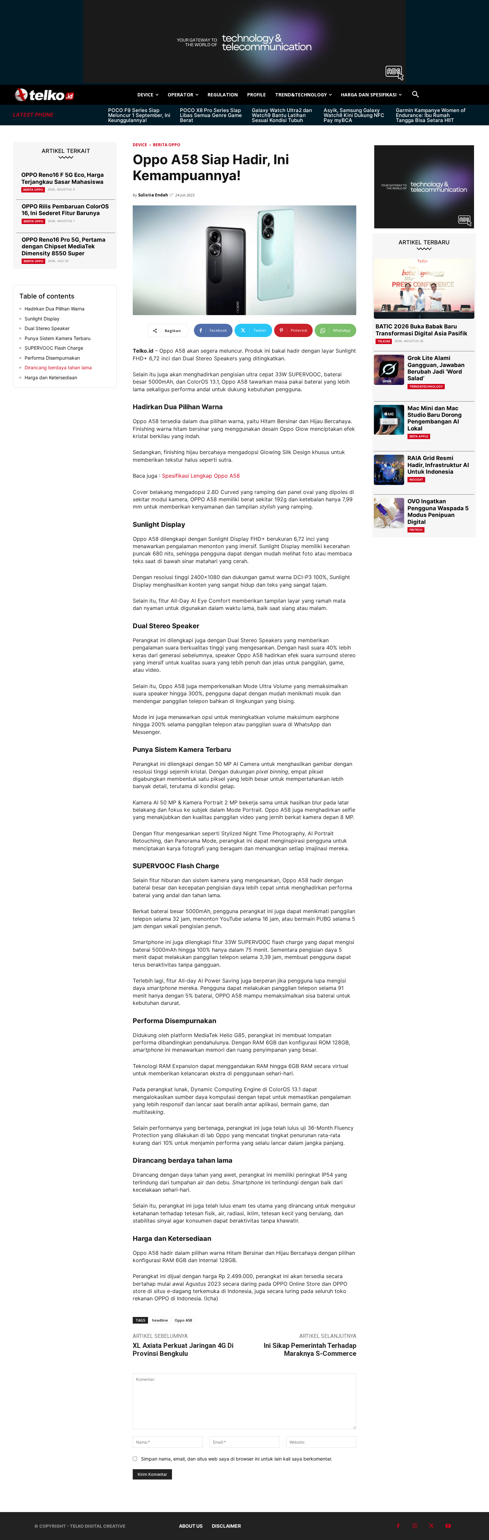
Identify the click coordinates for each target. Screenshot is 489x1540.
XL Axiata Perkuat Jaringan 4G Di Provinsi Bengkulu (183, 1350)
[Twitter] (431, 1526)
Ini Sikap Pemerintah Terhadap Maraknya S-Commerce (310, 1350)
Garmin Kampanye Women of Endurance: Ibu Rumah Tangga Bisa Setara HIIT (431, 115)
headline (160, 1320)
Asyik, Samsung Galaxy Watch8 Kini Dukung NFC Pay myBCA (354, 115)
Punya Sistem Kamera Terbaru (57, 338)
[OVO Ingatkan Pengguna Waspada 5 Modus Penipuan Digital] (389, 513)
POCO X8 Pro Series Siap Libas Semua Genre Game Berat (211, 115)
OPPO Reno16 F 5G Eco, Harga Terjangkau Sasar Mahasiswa (62, 178)
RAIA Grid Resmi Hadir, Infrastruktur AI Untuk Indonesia (438, 465)
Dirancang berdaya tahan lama (58, 367)
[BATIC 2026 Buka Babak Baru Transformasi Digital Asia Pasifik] (424, 289)
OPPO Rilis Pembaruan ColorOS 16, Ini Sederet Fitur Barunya (65, 209)
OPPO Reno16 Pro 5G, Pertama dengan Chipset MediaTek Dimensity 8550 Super (63, 246)
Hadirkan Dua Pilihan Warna (54, 308)
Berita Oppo (33, 189)
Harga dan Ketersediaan (51, 377)
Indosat (416, 479)
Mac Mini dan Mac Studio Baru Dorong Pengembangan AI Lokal (435, 418)
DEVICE (140, 145)
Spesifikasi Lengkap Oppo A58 (201, 475)
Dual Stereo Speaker (47, 328)
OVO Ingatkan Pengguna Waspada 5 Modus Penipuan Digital (438, 511)
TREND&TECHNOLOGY (426, 386)
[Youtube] (448, 1526)
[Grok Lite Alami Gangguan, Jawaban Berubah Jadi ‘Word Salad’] (389, 370)
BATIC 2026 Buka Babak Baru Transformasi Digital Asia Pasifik (421, 329)
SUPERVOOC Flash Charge (54, 348)
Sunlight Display (42, 318)
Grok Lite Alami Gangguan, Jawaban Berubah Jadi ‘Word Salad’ (436, 368)
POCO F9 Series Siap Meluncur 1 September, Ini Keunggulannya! (139, 115)
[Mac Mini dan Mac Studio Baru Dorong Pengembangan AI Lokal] (389, 420)
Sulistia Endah (153, 195)
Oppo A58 (183, 1320)
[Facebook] (398, 1526)
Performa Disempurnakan (52, 358)
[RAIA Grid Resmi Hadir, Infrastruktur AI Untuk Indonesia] (389, 470)
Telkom (384, 341)
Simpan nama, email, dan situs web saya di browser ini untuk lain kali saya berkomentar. (236, 1459)
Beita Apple (418, 436)
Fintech (415, 530)
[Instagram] (414, 1526)
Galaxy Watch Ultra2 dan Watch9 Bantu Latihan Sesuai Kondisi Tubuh (282, 115)
